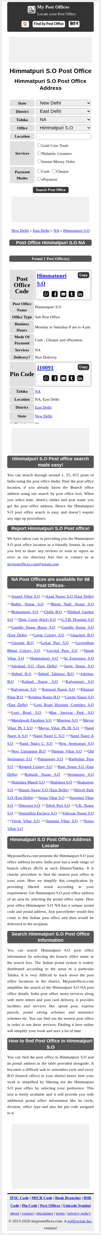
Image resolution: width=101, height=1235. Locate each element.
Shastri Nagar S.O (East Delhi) (44, 790)
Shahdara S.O (61, 782)
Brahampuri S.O (24, 612)
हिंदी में (74, 24)
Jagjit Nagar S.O (79, 666)
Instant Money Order (58, 162)
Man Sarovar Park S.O (71, 712)
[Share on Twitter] (71, 294)
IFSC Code (19, 1198)
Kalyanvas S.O (23, 689)
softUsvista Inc (80, 1221)
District (22, 111)
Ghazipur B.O (82, 635)
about (14, 1213)
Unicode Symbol (77, 1206)
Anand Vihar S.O (25, 596)
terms (60, 1213)
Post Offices (50, 1206)
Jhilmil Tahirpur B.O (56, 674)
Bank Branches (68, 1198)
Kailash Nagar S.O (39, 681)
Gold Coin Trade (54, 146)
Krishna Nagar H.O (44, 697)
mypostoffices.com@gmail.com (33, 564)
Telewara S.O (29, 805)
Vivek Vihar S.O (25, 821)
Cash (45, 171)
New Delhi (20, 230)
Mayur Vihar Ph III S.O (59, 728)
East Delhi (41, 230)
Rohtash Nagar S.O (42, 774)
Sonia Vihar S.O (51, 798)
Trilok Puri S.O (58, 805)
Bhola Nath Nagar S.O (72, 604)
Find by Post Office (49, 24)
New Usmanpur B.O (28, 751)
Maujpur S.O (67, 720)
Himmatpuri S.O (76, 230)
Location (22, 136)
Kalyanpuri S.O (80, 681)
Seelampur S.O (81, 774)
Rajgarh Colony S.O (35, 767)
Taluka (22, 120)
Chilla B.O (53, 612)
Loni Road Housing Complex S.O (64, 705)
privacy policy (79, 1213)
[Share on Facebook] (54, 294)
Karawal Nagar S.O (58, 689)
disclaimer (45, 1213)
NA (56, 230)
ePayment (49, 179)
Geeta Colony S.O (48, 635)
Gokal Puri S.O (55, 643)
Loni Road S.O (26, 712)
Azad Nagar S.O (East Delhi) (70, 596)
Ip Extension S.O (79, 658)
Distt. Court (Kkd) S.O (37, 620)
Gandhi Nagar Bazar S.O (33, 627)
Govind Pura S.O (62, 650)
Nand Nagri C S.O (48, 736)
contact (28, 1213)
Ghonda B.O (22, 643)
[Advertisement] (50, 50)
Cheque (62, 171)
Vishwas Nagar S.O (78, 813)
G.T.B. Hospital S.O (77, 620)
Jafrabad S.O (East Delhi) (34, 666)
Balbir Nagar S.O (27, 604)
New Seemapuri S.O (76, 743)
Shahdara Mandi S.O (28, 782)
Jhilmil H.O (21, 674)
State (22, 103)
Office (22, 128)
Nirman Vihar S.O (67, 751)
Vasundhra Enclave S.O (38, 813)
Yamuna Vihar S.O (62, 821)
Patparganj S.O (50, 759)
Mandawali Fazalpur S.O (31, 720)
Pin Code (29, 1206)
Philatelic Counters (56, 154)
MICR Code (42, 1198)
